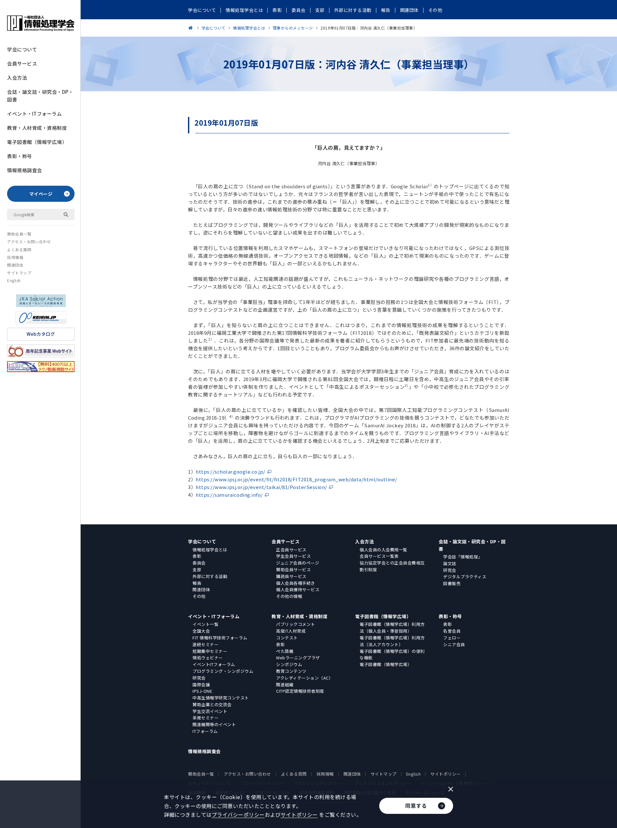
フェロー (452, 638)
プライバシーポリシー (238, 814)
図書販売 (452, 583)
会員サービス (22, 63)
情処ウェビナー (207, 657)
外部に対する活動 (209, 576)
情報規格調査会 (24, 170)
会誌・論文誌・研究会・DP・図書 (40, 95)
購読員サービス (291, 576)
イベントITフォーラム (213, 664)
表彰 (196, 556)
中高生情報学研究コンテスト (220, 698)
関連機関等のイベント (214, 724)
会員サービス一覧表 (379, 556)
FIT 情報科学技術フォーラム (219, 638)
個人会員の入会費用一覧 (383, 550)
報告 (196, 583)
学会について (22, 49)
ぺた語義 (284, 651)
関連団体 (15, 265)
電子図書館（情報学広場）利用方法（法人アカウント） (392, 641)
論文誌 (449, 563)
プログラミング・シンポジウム (222, 671)
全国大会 (201, 631)
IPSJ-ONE (202, 691)
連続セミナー (205, 644)
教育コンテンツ (291, 671)
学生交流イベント (209, 711)
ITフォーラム (205, 731)
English (14, 280)
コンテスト (287, 638)
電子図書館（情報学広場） (37, 141)
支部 (196, 569)
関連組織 (284, 684)
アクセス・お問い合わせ (29, 241)
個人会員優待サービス (297, 589)
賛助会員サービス (293, 569)
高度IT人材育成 (291, 631)
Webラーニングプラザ (298, 657)
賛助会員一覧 (19, 233)
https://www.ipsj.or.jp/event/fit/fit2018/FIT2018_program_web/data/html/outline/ (296, 479)
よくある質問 (19, 249)
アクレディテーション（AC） (304, 678)
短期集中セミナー (209, 651)
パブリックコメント (295, 624)
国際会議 (201, 684)
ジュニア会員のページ (297, 563)
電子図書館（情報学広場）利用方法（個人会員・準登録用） (392, 627)
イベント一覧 (205, 624)
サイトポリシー (445, 774)
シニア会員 (454, 644)
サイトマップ (19, 272)
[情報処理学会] (191, 28)
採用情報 (15, 257)
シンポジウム (289, 664)
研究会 (449, 570)
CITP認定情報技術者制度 (300, 691)
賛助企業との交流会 (212, 704)
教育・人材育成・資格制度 (37, 127)
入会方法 (17, 77)
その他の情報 (289, 596)
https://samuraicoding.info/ (229, 494)
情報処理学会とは (209, 550)
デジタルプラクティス (464, 577)
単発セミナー (205, 718)
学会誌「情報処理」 (462, 557)
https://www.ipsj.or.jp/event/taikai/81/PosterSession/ (261, 487)
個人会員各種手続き (295, 583)
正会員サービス (291, 550)
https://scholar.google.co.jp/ (230, 471)
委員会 (199, 563)
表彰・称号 (19, 156)
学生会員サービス (293, 556)
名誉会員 (452, 631)
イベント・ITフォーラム (34, 113)
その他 (199, 596)
